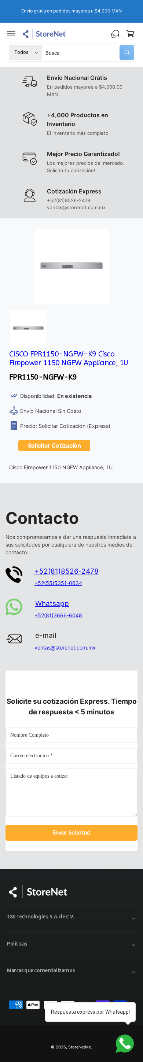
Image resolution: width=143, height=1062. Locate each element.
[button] (11, 33)
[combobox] (90, 53)
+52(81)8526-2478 (66, 571)
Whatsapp (52, 603)
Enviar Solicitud (71, 833)
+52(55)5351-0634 (58, 583)
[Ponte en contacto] (115, 33)
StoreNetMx (79, 1047)
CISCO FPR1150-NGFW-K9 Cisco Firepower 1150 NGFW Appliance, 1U (68, 358)
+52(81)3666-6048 (58, 615)
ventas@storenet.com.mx (65, 647)
